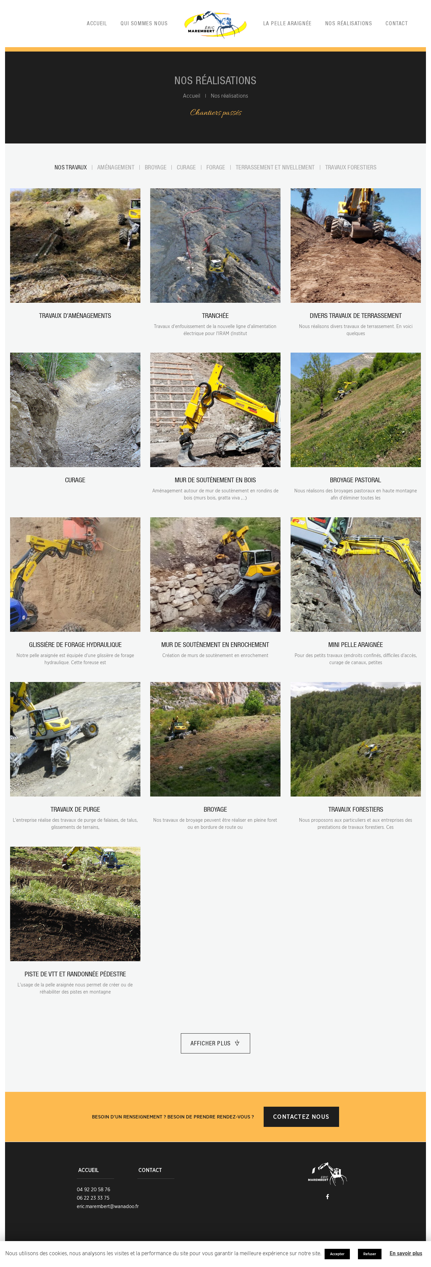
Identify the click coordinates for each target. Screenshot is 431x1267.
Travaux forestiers (350, 167)
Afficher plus (211, 1043)
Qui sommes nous (144, 23)
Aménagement (115, 167)
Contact (397, 23)
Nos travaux (71, 167)
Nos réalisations (348, 23)
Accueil (97, 23)
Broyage (156, 167)
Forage (215, 167)
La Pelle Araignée (287, 23)
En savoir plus (406, 1253)
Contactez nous (301, 1116)
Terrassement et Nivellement (275, 167)
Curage (186, 167)
